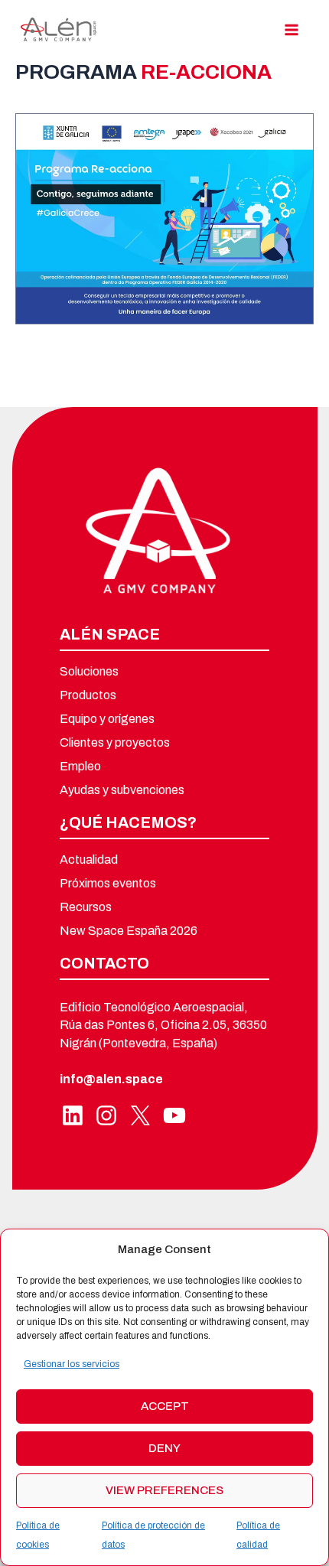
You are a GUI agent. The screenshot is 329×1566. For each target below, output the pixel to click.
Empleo (80, 766)
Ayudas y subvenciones (122, 790)
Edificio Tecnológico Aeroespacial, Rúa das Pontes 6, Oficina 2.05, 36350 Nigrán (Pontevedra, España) (163, 1025)
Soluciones (89, 672)
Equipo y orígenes (107, 719)
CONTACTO (104, 963)
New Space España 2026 (128, 931)
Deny (164, 1448)
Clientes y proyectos (115, 743)
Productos (88, 695)
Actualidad (89, 860)
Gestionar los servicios (71, 1364)
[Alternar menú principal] (291, 29)
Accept (165, 1406)
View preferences (164, 1490)
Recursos (86, 907)
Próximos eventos (108, 883)
